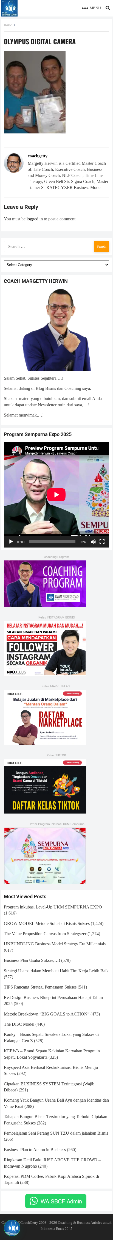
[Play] (11, 541)
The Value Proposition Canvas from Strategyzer (45, 933)
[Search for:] (56, 245)
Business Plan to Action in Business (35, 1149)
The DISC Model (19, 1024)
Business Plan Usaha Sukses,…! (32, 960)
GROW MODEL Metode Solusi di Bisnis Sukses (47, 923)
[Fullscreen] (102, 541)
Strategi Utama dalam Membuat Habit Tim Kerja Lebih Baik (56, 970)
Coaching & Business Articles (80, 1222)
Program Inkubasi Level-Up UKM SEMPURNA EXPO (53, 907)
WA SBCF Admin (61, 1201)
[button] (12, 1228)
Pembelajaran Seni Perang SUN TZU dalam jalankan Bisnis (56, 1133)
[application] (56, 495)
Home (8, 25)
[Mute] (93, 541)
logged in (35, 219)
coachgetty (37, 156)
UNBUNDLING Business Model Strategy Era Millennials (55, 943)
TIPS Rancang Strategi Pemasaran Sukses (40, 987)
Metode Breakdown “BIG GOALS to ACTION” (46, 1014)
